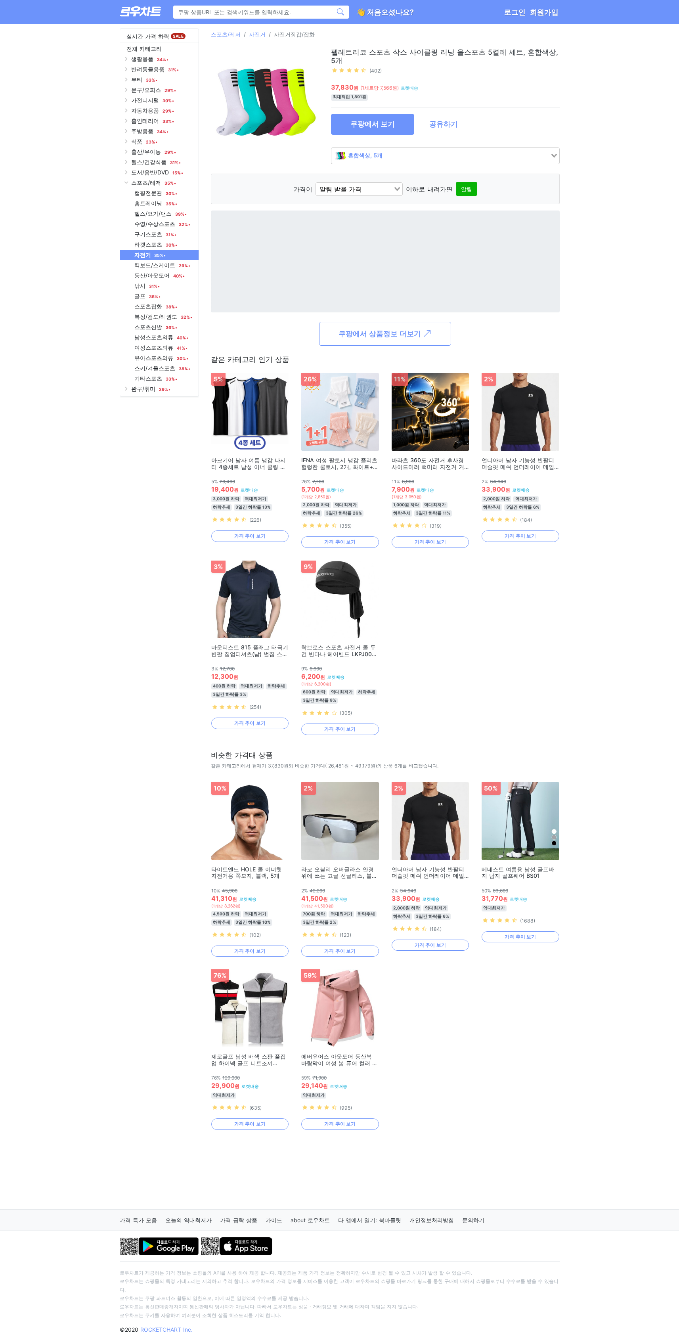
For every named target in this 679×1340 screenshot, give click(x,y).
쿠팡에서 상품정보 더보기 (381, 333)
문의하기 (473, 1220)
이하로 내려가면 (429, 189)
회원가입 (544, 12)
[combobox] (445, 155)
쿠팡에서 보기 (372, 124)
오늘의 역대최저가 (188, 1220)
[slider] (349, 70)
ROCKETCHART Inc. (166, 1329)
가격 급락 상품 (238, 1220)
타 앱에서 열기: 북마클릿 (369, 1220)
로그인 (515, 12)
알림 (466, 189)
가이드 (274, 1220)
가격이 (302, 189)
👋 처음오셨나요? (385, 12)
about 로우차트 (310, 1220)
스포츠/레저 (226, 34)
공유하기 (443, 124)
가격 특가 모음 (138, 1220)
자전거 (257, 34)
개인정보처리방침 (431, 1220)
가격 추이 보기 (250, 536)
